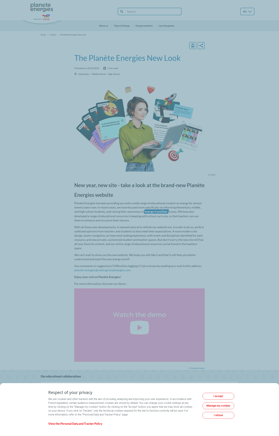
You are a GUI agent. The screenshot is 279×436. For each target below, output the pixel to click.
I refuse (218, 415)
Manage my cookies (218, 405)
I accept (218, 396)
